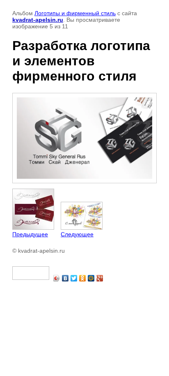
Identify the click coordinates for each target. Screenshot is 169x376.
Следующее (77, 234)
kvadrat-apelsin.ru (37, 19)
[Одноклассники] (82, 278)
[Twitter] (74, 278)
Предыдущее (30, 234)
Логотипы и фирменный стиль (75, 13)
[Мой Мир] (91, 278)
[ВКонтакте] (65, 278)
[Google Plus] (100, 278)
